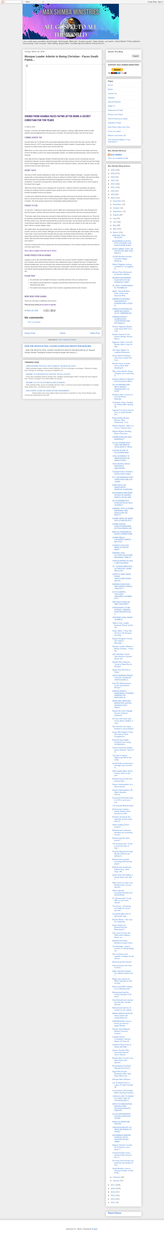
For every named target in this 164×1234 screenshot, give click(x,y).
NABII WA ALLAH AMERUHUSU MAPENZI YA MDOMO (122, 487)
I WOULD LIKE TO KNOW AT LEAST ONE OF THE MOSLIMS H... (123, 1098)
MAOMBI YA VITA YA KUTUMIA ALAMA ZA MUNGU (45, 382)
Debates (111, 98)
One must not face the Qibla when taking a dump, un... (121, 935)
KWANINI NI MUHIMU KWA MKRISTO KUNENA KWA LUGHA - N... (122, 302)
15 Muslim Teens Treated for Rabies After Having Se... (122, 404)
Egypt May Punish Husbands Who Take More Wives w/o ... (121, 1073)
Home (62, 333)
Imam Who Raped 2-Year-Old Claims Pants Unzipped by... (123, 734)
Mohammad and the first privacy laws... (122, 780)
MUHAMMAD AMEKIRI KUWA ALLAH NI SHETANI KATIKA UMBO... (121, 1138)
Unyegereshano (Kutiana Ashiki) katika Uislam (122, 473)
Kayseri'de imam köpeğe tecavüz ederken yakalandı (122, 713)
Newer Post (30, 333)
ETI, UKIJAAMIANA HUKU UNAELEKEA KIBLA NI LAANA (122, 479)
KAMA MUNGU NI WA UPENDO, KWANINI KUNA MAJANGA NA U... (121, 611)
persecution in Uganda (47, 305)
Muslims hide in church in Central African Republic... (122, 397)
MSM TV (111, 106)
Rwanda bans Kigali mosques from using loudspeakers (121, 742)
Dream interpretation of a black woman (122, 785)
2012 (113, 1202)
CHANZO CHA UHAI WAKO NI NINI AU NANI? (120, 547)
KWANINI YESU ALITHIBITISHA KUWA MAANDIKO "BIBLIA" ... (122, 555)
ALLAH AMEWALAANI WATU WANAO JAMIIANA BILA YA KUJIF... (121, 388)
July (115, 218)
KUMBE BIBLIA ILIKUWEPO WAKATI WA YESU (121, 539)
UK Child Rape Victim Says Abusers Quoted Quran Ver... (122, 656)
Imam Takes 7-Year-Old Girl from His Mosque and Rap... (122, 633)
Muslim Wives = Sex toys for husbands (122, 921)
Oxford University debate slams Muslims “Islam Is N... (123, 750)
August (116, 215)
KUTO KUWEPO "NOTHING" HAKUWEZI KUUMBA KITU (122, 595)
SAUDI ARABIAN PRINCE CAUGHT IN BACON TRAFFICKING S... (122, 677)
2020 (113, 191)
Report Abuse (114, 1213)
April (115, 229)
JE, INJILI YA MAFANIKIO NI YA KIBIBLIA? (122, 287)
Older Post (95, 333)
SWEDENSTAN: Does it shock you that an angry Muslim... (121, 1023)
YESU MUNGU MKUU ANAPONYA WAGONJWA (121, 466)
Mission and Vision (115, 114)
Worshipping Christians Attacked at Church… (122, 1067)
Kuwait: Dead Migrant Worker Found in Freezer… (121, 1031)
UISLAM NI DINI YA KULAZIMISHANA (120, 451)
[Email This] (44, 310)
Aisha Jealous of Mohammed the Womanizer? (119, 927)
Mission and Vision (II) (117, 135)
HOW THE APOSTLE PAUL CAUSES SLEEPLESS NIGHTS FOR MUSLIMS (58, 346)
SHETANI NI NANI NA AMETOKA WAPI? (121, 603)
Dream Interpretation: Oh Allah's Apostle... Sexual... (122, 792)
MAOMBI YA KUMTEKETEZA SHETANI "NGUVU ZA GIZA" (48, 374)
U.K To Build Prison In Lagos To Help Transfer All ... (122, 1085)
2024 (113, 177)
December (117, 201)
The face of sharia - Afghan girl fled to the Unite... (122, 757)
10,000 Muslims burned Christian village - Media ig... (121, 258)
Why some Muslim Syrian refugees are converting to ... (123, 373)
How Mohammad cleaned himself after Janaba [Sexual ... (122, 1002)
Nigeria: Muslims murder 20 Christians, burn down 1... (122, 1147)
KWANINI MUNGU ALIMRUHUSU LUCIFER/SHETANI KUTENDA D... (121, 320)
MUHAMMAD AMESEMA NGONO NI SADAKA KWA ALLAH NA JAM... (122, 495)
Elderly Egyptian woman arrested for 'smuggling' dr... (122, 266)
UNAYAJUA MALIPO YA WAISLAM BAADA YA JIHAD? (121, 1129)
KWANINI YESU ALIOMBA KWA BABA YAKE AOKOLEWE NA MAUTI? (122, 511)
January (116, 1181)
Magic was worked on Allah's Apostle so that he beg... (122, 981)
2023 (113, 180)
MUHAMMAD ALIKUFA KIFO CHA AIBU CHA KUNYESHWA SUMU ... (122, 243)
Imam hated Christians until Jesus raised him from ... (122, 358)
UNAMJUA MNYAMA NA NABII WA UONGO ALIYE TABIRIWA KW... (122, 311)
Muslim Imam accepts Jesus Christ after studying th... (121, 365)
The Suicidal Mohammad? (123, 806)
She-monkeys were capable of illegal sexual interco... (123, 956)
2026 (113, 170)
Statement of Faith (115, 110)
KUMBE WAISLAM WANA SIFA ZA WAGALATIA (122, 519)
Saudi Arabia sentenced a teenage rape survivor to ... (122, 765)
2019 (113, 194)
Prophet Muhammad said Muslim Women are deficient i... (122, 854)
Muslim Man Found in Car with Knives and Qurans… (122, 1060)
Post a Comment (34, 322)
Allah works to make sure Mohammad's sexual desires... (122, 885)
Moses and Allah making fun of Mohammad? (122, 988)
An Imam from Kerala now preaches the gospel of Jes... (123, 1163)
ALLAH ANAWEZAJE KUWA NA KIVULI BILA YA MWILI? (122, 503)
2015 (113, 1192)
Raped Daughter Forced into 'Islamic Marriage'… (122, 641)
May (115, 225)
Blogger (95, 1229)
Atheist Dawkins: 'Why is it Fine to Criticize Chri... (122, 427)
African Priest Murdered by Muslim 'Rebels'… (122, 273)
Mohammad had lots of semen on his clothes (121, 1009)
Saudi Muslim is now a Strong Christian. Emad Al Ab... (122, 1170)
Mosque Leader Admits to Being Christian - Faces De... (122, 648)
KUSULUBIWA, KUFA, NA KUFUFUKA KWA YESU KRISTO (122, 251)
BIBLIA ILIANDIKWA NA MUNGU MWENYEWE (122, 533)
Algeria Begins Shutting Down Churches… (121, 432)
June (115, 222)
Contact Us (112, 93)
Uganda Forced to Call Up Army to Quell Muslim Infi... (123, 412)
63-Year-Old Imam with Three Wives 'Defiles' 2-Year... (123, 721)
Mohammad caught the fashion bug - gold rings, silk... (121, 869)
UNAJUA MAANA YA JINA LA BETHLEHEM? (122, 562)
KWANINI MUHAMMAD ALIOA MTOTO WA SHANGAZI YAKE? (121, 280)
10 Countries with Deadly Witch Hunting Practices (123, 1092)
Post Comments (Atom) (67, 340)
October (116, 208)
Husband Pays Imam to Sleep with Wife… (121, 1046)
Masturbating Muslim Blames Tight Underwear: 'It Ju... (121, 420)
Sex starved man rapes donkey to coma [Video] (122, 727)
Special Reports (114, 102)
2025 (113, 173)
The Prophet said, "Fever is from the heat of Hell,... (122, 846)
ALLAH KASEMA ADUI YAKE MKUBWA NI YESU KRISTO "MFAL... (123, 445)
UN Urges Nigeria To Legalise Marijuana (121, 351)
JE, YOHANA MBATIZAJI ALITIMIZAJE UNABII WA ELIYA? (122, 568)
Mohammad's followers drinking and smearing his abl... (122, 832)
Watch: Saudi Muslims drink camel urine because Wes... (121, 293)
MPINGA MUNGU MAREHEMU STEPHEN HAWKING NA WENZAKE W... (123, 694)
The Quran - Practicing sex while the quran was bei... (121, 908)
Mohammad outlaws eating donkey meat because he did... (121, 811)
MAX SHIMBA (116, 155)
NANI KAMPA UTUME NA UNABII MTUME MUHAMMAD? (47, 391)
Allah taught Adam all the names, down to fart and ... (122, 773)
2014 (113, 1195)
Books (110, 89)
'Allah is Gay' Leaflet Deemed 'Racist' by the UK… (122, 625)
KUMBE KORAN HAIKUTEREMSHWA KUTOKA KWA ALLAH (122, 526)
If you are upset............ (117, 131)
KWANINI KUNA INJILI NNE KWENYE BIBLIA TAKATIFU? (122, 586)
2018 (113, 198)
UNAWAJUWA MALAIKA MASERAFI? (121, 438)
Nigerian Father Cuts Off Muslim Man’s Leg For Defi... (122, 344)
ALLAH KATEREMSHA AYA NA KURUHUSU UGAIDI (121, 1116)
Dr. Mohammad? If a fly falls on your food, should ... (121, 900)
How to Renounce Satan (118, 119)
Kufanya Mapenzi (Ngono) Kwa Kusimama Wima (123, 380)
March (116, 232)
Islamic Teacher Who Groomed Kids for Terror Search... (120, 1052)
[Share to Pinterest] (54, 310)
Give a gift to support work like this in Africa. (41, 251)
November (117, 204)
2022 (113, 184)
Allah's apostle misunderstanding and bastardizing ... (122, 893)
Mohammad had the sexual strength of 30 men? (121, 994)
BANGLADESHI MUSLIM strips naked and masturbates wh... (122, 1015)
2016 (113, 1188)
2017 (113, 1185)
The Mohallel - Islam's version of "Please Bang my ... (123, 948)
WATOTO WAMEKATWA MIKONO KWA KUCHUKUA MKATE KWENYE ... (122, 1107)
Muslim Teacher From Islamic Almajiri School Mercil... (122, 336)
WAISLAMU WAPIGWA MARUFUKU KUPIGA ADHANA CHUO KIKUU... (121, 704)
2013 (113, 1199)
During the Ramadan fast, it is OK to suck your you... (122, 800)
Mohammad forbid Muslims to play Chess (122, 942)
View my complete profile (118, 158)
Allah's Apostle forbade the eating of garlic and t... (122, 973)
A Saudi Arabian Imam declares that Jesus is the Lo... (122, 1155)
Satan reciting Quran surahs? (120, 826)
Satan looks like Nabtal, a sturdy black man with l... (122, 877)
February (117, 1177)
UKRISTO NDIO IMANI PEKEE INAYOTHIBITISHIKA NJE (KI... (121, 577)
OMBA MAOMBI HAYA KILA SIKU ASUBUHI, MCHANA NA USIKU (51, 366)
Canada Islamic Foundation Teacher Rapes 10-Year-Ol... (121, 1039)
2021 (113, 187)
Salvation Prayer (114, 123)
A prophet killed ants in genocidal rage (121, 915)
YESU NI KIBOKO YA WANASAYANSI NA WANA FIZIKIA (121, 458)
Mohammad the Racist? (122, 962)
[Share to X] (49, 310)
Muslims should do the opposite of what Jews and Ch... (122, 819)
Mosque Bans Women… (122, 1079)
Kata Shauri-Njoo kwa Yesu (119, 127)
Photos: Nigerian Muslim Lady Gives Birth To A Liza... (122, 329)
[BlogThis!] (47, 310)
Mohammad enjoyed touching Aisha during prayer (122, 861)
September (117, 211)
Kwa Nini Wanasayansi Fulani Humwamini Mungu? (121, 685)
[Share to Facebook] (52, 310)
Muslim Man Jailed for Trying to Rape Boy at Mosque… (122, 664)
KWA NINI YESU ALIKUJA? (118, 236)
